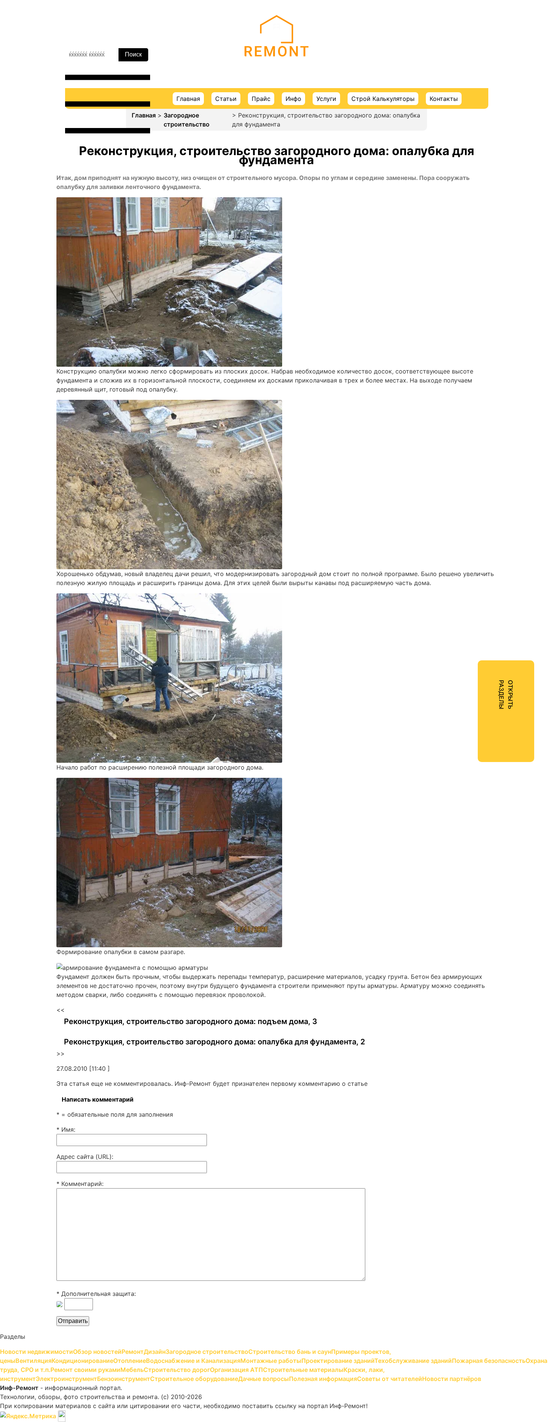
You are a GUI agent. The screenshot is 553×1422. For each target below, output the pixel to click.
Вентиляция (453, 145)
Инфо (293, 98)
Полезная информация (470, 403)
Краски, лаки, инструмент (475, 335)
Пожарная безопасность (473, 240)
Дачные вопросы (461, 389)
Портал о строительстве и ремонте (276, 67)
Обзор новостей (460, 64)
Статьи (226, 98)
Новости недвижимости (472, 50)
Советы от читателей (468, 416)
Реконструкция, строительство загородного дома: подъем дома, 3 (190, 1021)
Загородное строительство (187, 119)
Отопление (452, 172)
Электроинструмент (466, 348)
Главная (188, 98)
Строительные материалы (475, 321)
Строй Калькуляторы (383, 98)
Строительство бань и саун (477, 118)
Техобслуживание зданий (474, 226)
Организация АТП (462, 308)
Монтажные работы (465, 199)
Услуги (326, 98)
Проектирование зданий (473, 213)
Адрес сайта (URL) (84, 1156)
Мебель (447, 281)
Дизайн (447, 91)
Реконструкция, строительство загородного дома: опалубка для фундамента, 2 (214, 1041)
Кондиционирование (467, 159)
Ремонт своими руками (471, 267)
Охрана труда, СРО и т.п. (473, 254)
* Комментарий (79, 1183)
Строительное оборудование (480, 376)
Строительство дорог (469, 294)
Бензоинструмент (462, 362)
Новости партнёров (465, 430)
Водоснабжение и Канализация (483, 186)
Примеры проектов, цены (474, 132)
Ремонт (447, 77)
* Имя (65, 1129)
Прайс (261, 98)
